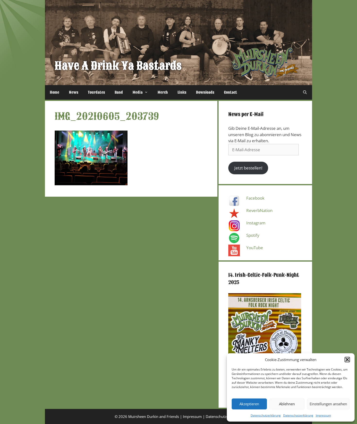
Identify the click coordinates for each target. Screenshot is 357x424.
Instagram (255, 223)
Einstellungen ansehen (328, 403)
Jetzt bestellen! (248, 168)
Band (119, 92)
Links (182, 92)
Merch (163, 92)
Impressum (323, 415)
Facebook (255, 198)
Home (54, 92)
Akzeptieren (249, 403)
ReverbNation (259, 210)
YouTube (254, 247)
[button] (347, 359)
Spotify (252, 235)
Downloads (205, 92)
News (73, 92)
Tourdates (96, 92)
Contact (230, 92)
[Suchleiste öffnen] (305, 92)
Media (138, 92)
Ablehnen (287, 403)
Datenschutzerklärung (266, 415)
